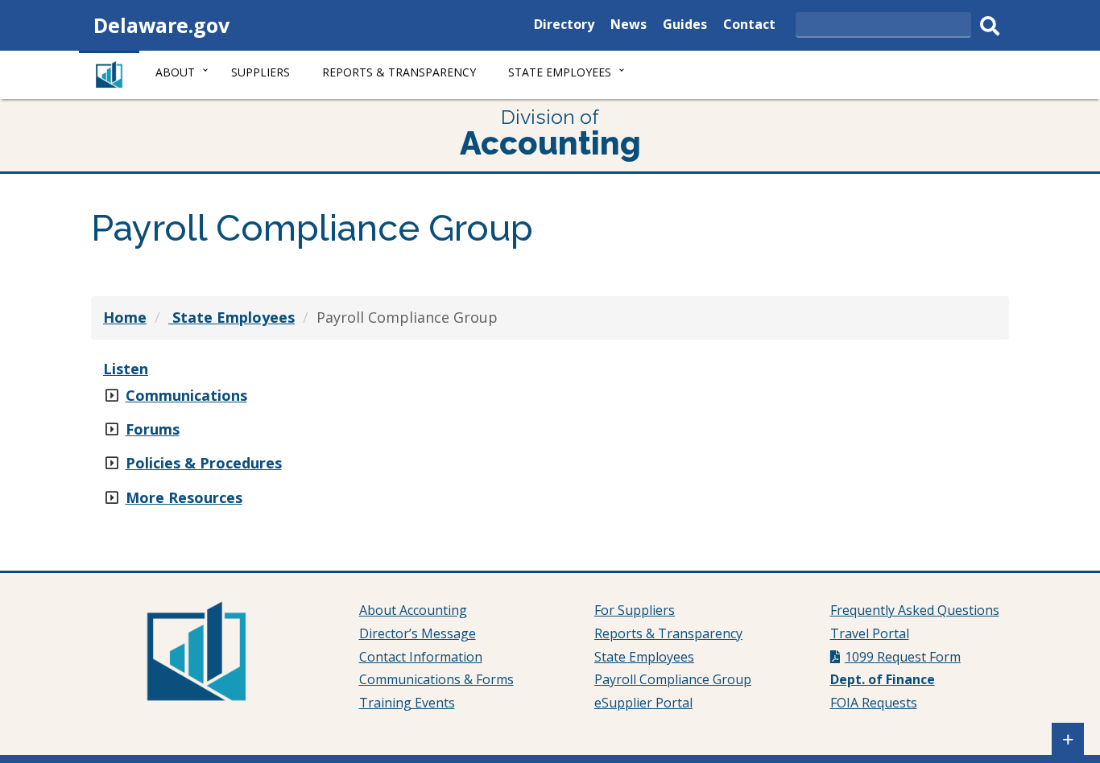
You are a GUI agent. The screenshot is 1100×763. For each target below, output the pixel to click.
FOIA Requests (873, 702)
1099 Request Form (903, 657)
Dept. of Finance (882, 679)
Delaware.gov (161, 25)
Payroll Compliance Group (672, 679)
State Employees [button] (559, 72)
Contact (749, 26)
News (628, 26)
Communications (186, 395)
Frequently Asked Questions (914, 610)
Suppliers (260, 72)
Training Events (407, 702)
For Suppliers (634, 610)
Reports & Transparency (399, 72)
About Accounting (413, 610)
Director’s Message (417, 633)
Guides (685, 26)
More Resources (184, 497)
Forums (153, 429)
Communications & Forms (436, 679)
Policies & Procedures (204, 462)
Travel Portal (869, 633)
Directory (564, 26)
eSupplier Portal (643, 702)
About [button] (175, 72)
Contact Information (420, 657)
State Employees (644, 657)
